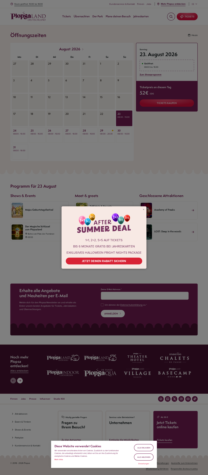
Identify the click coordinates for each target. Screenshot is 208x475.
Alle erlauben (143, 448)
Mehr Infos (58, 459)
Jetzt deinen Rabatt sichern (104, 261)
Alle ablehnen (143, 457)
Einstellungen (143, 464)
